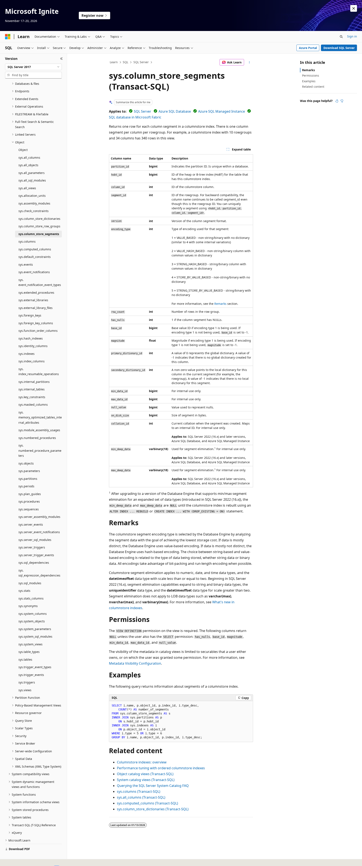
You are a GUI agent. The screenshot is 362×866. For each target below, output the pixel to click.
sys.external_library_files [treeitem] (35, 308)
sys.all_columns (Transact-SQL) (141, 797)
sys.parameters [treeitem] (29, 471)
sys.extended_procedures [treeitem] (36, 293)
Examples (308, 81)
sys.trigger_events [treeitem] (31, 675)
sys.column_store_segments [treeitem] (38, 234)
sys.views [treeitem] (24, 690)
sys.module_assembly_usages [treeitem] (39, 430)
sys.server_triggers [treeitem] (31, 547)
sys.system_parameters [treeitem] (34, 629)
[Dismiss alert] (353, 8)
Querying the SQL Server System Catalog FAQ (153, 785)
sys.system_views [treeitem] (30, 644)
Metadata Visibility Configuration (135, 663)
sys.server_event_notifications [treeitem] (39, 532)
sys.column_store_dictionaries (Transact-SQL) (153, 809)
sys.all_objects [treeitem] (28, 165)
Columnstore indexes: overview (142, 762)
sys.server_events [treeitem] (30, 524)
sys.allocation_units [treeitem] (32, 196)
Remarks (220, 304)
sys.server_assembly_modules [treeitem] (39, 517)
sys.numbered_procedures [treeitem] (37, 438)
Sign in (352, 36)
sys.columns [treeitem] (27, 241)
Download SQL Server (339, 48)
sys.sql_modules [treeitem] (29, 583)
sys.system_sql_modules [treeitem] (35, 636)
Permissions (310, 75)
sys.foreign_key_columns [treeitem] (35, 323)
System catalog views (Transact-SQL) (146, 779)
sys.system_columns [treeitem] (32, 614)
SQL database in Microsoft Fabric (135, 117)
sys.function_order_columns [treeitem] (38, 331)
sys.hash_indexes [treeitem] (30, 338)
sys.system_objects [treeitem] (31, 621)
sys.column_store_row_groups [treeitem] (39, 226)
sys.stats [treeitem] (24, 591)
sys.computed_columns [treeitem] (34, 249)
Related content (313, 87)
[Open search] (341, 36)
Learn (114, 62)
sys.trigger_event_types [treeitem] (34, 667)
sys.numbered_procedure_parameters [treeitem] (39, 450)
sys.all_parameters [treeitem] (31, 173)
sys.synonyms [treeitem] (28, 606)
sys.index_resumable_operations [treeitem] (38, 371)
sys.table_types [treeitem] (29, 652)
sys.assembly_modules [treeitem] (34, 203)
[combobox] (33, 67)
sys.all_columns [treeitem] (29, 158)
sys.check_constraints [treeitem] (33, 211)
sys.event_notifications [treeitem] (34, 272)
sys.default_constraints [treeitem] (34, 257)
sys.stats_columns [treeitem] (31, 598)
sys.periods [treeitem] (26, 486)
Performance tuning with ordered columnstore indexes (161, 768)
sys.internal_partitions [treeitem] (34, 382)
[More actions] (249, 62)
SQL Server (141, 62)
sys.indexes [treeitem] (26, 354)
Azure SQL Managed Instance (221, 111)
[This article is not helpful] (341, 100)
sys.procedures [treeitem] (29, 501)
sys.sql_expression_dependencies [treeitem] (39, 573)
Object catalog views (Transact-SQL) (145, 774)
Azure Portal (308, 48)
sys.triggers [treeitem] (26, 682)
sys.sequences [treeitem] (28, 509)
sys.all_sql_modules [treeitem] (32, 180)
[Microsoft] (7, 36)
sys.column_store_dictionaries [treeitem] (39, 219)
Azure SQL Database (175, 111)
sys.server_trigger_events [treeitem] (36, 555)
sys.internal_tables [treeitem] (31, 389)
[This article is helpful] (336, 100)
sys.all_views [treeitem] (27, 188)
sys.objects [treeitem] (26, 463)
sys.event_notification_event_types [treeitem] (39, 282)
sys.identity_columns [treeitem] (33, 346)
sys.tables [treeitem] (25, 659)
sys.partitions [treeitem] (27, 479)
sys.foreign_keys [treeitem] (29, 315)
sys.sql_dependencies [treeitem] (33, 563)
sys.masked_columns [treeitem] (33, 405)
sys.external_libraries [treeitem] (33, 300)
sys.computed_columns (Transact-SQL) (147, 803)
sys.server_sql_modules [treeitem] (34, 540)
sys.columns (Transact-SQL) (138, 791)
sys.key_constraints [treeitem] (31, 397)
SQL (125, 62)
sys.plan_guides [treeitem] (29, 494)
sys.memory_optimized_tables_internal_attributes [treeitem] (40, 417)
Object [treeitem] (23, 150)
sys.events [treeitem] (25, 264)
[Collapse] (61, 58)
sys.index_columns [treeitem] (31, 361)
